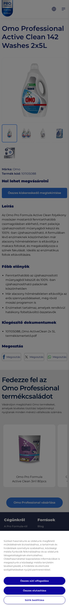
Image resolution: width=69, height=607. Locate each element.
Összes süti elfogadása (34, 580)
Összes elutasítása (34, 590)
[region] (34, 569)
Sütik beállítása (34, 600)
